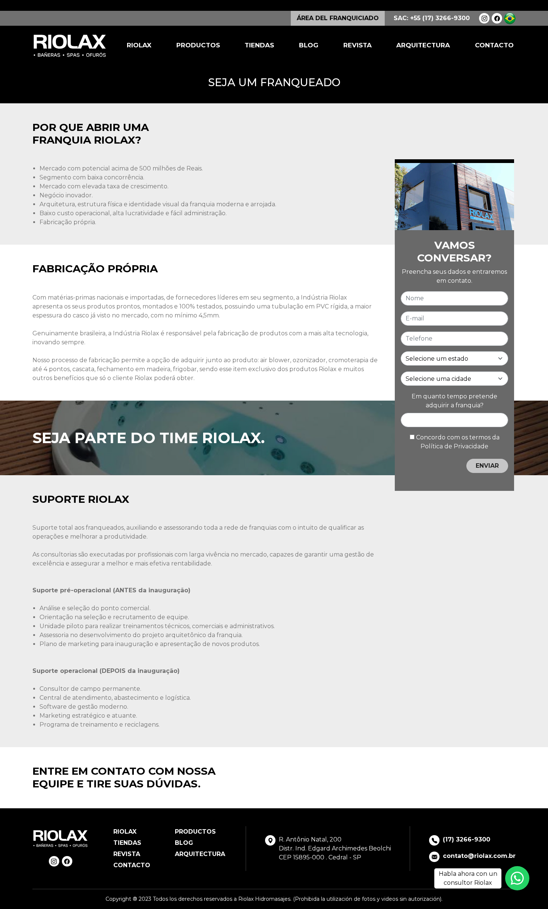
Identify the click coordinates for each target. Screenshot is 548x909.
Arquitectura (423, 45)
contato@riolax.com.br (479, 855)
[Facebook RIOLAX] (497, 18)
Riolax (139, 45)
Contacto (494, 45)
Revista (357, 45)
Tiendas (259, 45)
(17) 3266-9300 (466, 839)
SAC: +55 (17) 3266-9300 (432, 18)
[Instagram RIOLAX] (484, 18)
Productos (198, 45)
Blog (308, 45)
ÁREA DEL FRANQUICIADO (338, 18)
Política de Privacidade (454, 445)
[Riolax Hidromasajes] (69, 46)
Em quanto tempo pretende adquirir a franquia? (454, 400)
